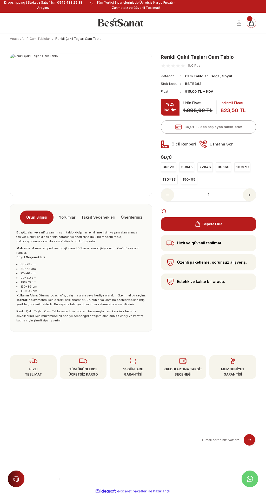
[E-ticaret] (132, 491)
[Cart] (251, 23)
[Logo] (120, 23)
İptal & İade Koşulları (151, 437)
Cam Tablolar (196, 76)
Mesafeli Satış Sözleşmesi (156, 420)
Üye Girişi (80, 429)
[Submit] (249, 440)
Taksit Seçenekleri (98, 217)
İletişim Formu (83, 446)
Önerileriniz (131, 217)
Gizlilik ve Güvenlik (150, 429)
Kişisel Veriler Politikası (153, 446)
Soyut (227, 76)
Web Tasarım (74, 479)
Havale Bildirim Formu (89, 455)
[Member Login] (239, 23)
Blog (138, 455)
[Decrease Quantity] (167, 194)
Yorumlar (67, 217)
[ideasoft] (105, 491)
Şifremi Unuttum (85, 437)
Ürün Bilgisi (36, 217)
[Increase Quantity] (249, 194)
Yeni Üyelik (81, 420)
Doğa (215, 76)
